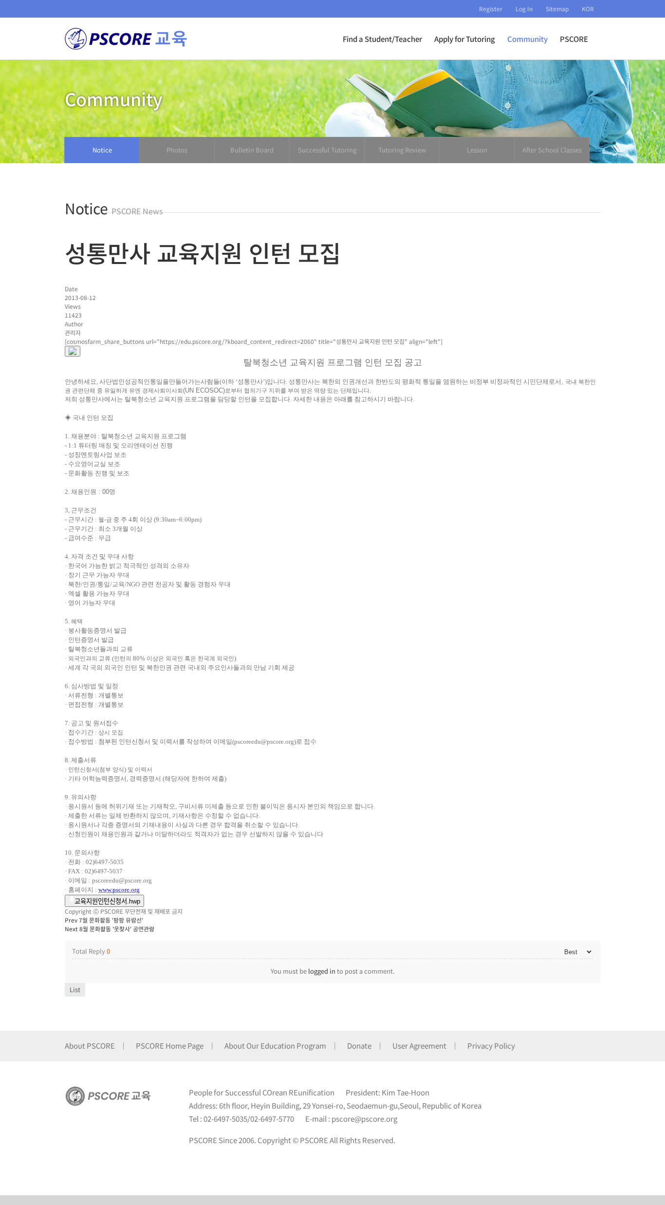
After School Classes (552, 149)
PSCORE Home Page (169, 1045)
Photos (176, 149)
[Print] (72, 351)
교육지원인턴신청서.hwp (107, 901)
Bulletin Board (252, 149)
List (75, 989)
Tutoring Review (402, 149)
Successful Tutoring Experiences (327, 150)
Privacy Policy (491, 1045)
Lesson (477, 149)
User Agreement (419, 1045)
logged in (321, 971)
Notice (102, 149)
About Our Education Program (275, 1045)
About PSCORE (90, 1045)
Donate (359, 1045)
